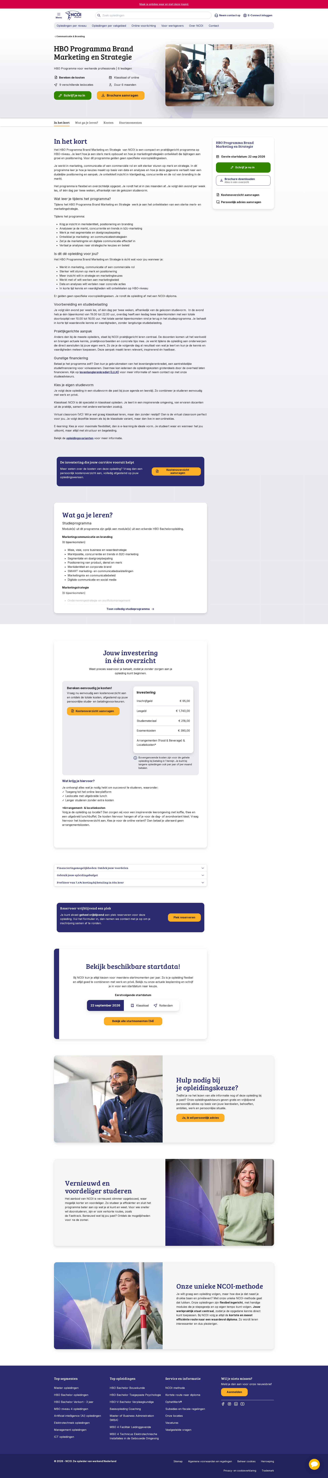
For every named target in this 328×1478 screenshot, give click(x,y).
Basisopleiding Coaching (125, 1409)
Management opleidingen (70, 1429)
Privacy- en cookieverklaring (240, 1470)
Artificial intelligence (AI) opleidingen (77, 1415)
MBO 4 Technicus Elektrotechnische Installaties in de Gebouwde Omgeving (135, 1436)
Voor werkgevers (172, 25)
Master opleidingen (66, 1388)
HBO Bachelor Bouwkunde (127, 1388)
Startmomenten (130, 122)
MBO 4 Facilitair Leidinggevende (130, 1427)
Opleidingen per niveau (71, 25)
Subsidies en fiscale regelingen (185, 1409)
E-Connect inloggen (260, 15)
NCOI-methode (175, 1388)
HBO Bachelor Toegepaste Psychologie (135, 1395)
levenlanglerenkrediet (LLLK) (99, 372)
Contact (214, 25)
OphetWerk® (173, 1402)
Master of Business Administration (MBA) (132, 1418)
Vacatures (171, 1422)
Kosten (109, 122)
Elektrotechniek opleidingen (72, 1422)
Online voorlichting (144, 25)
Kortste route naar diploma (182, 1395)
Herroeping (267, 1461)
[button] (314, 1464)
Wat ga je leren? (86, 122)
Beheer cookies (246, 1461)
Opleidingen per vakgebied (109, 25)
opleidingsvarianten (79, 438)
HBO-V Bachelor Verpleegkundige (132, 1402)
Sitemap (178, 1461)
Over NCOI (196, 25)
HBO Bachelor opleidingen (71, 1395)
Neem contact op (229, 15)
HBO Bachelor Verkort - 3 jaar (73, 1402)
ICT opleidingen (64, 1436)
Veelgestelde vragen (178, 1429)
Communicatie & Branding (70, 36)
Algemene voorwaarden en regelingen (210, 1461)
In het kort (62, 122)
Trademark (268, 1470)
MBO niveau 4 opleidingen (71, 1409)
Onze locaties (174, 1415)
